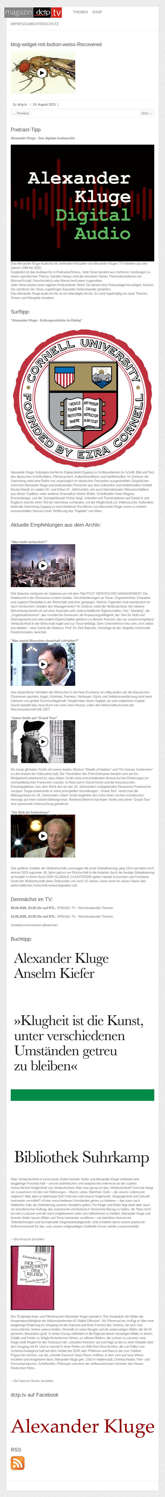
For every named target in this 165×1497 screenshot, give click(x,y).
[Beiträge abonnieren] (17, 1458)
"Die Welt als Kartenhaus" (30, 812)
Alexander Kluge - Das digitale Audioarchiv (43, 138)
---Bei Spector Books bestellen (32, 1381)
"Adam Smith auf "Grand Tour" (34, 718)
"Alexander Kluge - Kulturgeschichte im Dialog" (46, 320)
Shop (97, 12)
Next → (147, 113)
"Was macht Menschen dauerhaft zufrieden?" (45, 640)
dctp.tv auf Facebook (34, 1395)
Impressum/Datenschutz (35, 24)
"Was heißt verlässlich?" (29, 542)
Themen (80, 12)
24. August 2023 (44, 104)
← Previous (21, 113)
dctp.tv (22, 104)
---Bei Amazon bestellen (27, 1239)
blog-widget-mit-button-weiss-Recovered (56, 44)
